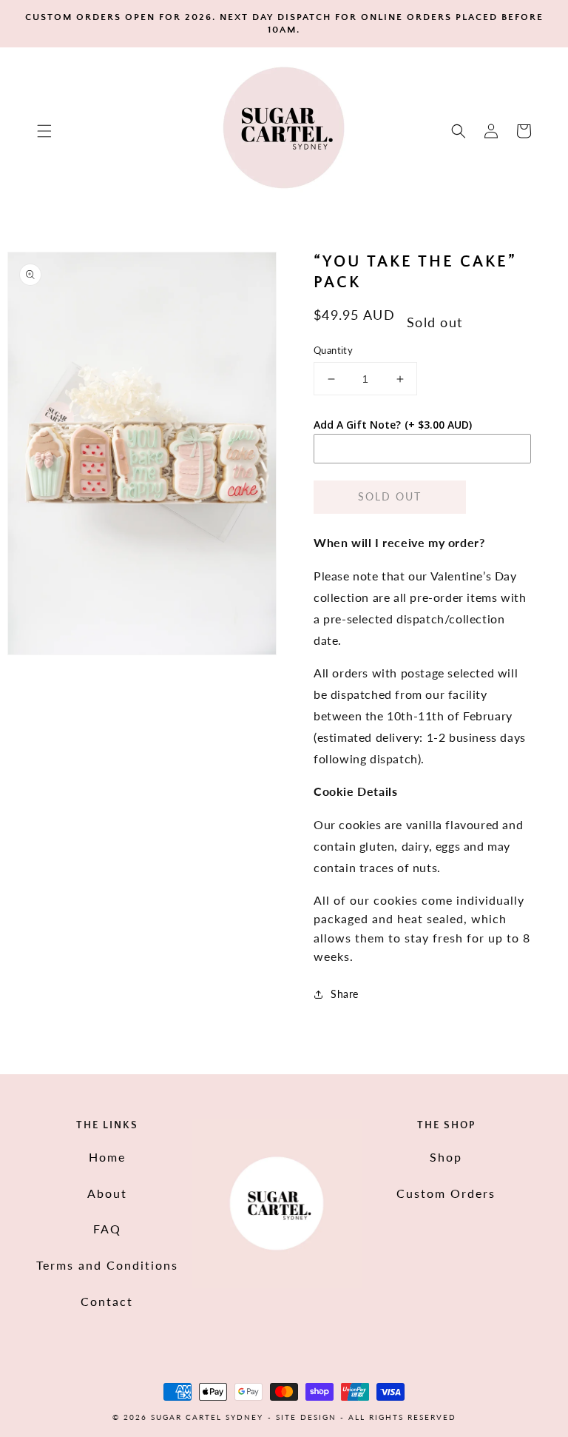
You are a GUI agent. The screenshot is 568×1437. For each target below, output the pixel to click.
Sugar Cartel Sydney (207, 1417)
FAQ (107, 1229)
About (107, 1193)
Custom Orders (446, 1193)
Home (107, 1157)
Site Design (306, 1417)
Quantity (333, 350)
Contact (107, 1301)
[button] (44, 131)
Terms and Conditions (107, 1265)
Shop (446, 1157)
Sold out (390, 496)
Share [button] (345, 994)
